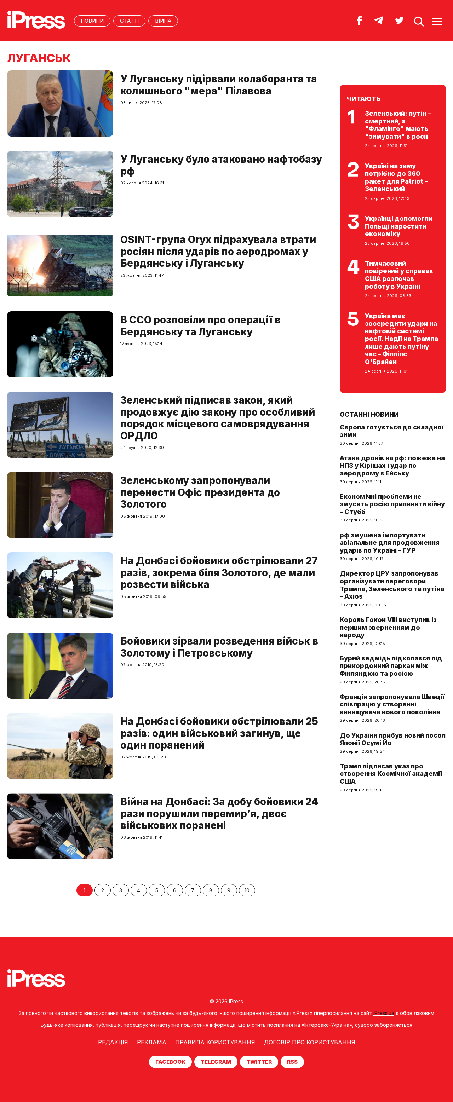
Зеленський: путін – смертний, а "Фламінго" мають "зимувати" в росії (398, 125)
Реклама (151, 1042)
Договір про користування (309, 1042)
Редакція (113, 1042)
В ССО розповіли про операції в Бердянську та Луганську (200, 326)
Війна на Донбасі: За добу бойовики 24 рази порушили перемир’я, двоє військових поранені (219, 813)
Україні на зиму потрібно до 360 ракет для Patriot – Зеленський (396, 177)
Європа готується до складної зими (391, 431)
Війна (163, 20)
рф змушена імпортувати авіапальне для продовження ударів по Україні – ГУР (390, 542)
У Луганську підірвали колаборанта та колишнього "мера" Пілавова (218, 85)
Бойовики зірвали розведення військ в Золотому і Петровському (219, 647)
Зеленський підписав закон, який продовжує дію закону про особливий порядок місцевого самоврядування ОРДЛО (217, 418)
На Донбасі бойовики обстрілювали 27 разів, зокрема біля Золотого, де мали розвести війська (219, 572)
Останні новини (369, 414)
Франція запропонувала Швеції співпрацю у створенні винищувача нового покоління (392, 704)
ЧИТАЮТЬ (363, 99)
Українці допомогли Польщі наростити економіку (398, 226)
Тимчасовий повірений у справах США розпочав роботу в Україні (399, 275)
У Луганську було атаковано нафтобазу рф (221, 165)
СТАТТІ (129, 20)
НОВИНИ (92, 20)
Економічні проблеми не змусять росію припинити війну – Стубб (392, 504)
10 (247, 890)
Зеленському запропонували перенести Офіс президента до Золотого (200, 492)
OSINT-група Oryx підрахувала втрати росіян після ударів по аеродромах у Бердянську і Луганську (218, 251)
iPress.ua (383, 1013)
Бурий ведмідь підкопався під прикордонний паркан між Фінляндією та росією (391, 665)
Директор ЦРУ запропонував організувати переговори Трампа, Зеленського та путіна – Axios (392, 585)
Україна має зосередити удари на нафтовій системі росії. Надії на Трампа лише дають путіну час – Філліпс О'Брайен (401, 338)
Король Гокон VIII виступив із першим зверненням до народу (388, 627)
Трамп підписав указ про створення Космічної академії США (391, 773)
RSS (292, 1061)
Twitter (259, 1061)
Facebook (170, 1061)
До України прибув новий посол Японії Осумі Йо (393, 739)
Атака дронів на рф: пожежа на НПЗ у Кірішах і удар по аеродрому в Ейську (392, 465)
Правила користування (215, 1042)
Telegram (216, 1061)
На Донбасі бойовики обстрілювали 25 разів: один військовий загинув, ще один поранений (219, 733)
